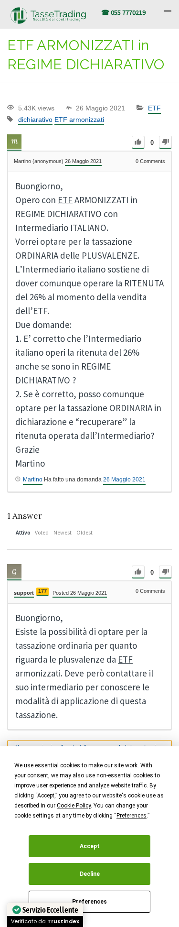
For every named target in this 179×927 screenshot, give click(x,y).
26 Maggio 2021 (124, 479)
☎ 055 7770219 (123, 12)
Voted (42, 532)
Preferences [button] (131, 815)
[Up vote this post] (138, 142)
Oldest (84, 532)
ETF (154, 108)
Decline (90, 874)
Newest (62, 532)
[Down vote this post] (165, 142)
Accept (90, 846)
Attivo (23, 532)
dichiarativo (35, 119)
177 (42, 591)
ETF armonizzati (79, 119)
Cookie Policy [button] (74, 805)
